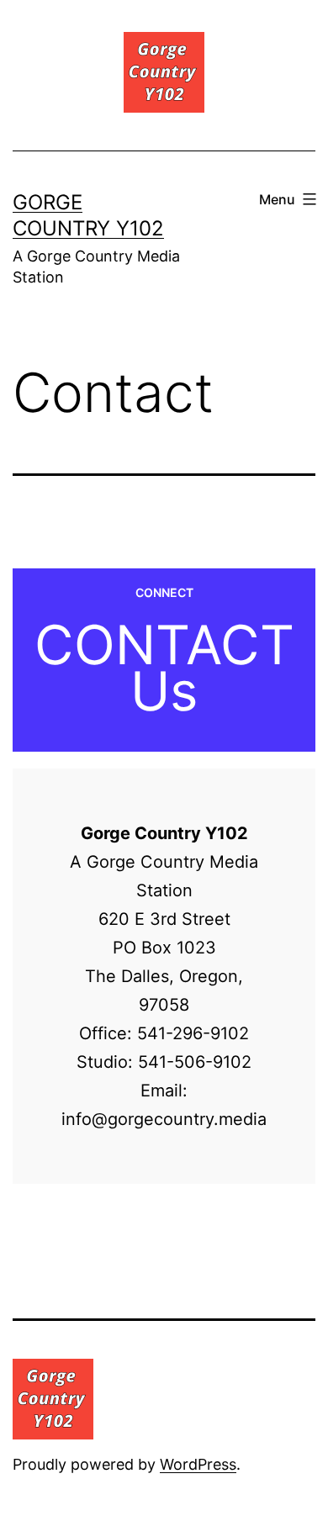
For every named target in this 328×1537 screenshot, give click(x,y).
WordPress (198, 1464)
